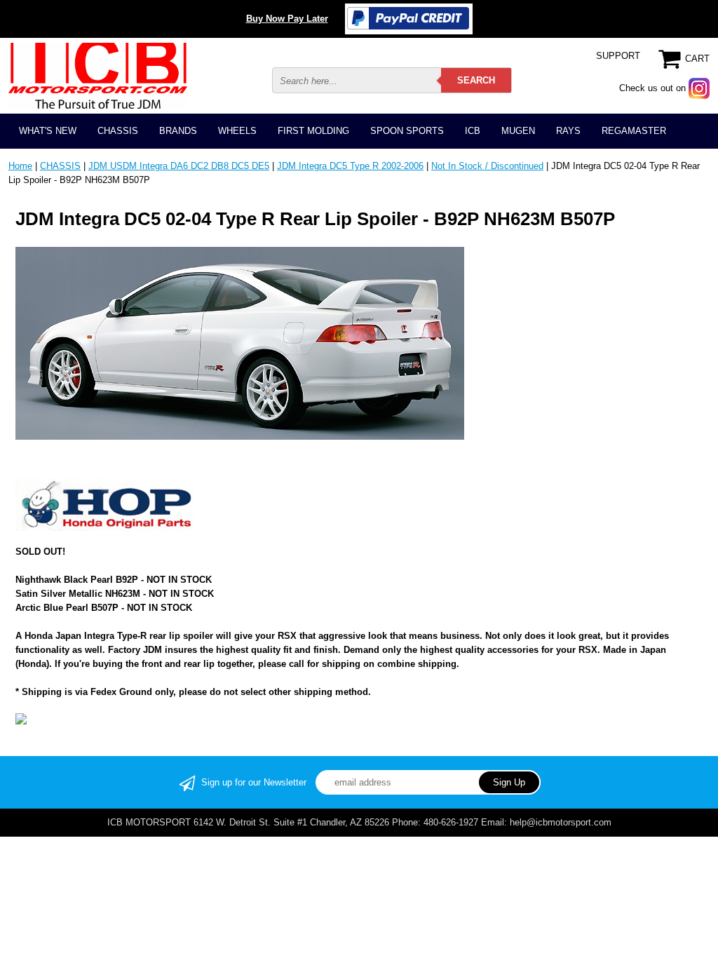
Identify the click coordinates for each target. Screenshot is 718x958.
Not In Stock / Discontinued (487, 166)
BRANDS (178, 131)
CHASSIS (117, 131)
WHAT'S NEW (47, 131)
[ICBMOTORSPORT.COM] (97, 75)
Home (20, 166)
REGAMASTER (634, 131)
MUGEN (518, 131)
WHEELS (237, 131)
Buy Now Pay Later (287, 18)
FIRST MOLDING (313, 131)
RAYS (568, 131)
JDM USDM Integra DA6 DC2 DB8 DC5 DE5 (178, 166)
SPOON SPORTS (407, 131)
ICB (472, 131)
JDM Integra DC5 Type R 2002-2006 (350, 166)
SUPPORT (618, 55)
